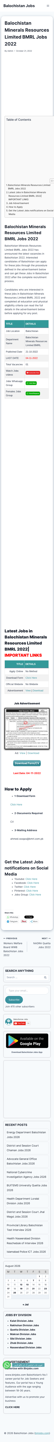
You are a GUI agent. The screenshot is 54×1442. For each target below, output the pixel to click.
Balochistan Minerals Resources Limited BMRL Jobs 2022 (29, 187)
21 (33, 1288)
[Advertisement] (27, 84)
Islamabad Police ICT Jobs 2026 (26, 1251)
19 (21, 1288)
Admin (10, 51)
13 (27, 1284)
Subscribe (14, 999)
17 (8, 1288)
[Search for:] (27, 977)
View (28, 690)
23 (45, 1288)
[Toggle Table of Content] (51, 180)
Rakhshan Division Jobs (24, 1325)
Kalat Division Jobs (21, 1320)
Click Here (31, 677)
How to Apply (16, 207)
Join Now (32, 383)
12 (21, 1284)
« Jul (26, 1304)
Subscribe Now (34, 373)
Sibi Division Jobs (21, 1338)
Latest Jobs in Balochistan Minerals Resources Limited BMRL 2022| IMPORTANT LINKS (27, 196)
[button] (7, 1366)
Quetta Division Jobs (22, 1329)
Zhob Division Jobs (21, 1343)
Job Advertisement (19, 203)
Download (38, 690)
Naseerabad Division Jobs (26, 1347)
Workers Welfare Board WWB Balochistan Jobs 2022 (13, 947)
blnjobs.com (42, 1433)
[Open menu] (48, 5)
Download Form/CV (27, 763)
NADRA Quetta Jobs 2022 (42, 943)
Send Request (34, 393)
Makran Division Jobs (23, 1334)
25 (14, 1293)
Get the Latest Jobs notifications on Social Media (31, 212)
